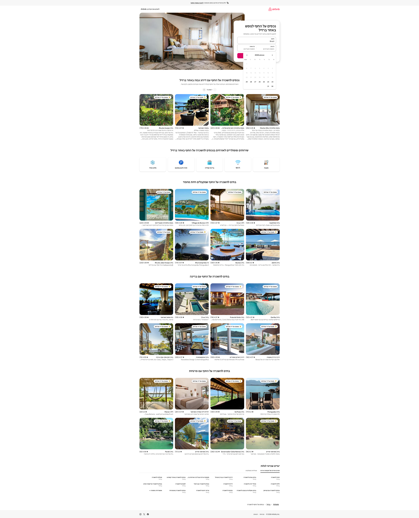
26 (259, 82)
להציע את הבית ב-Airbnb (150, 9)
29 (247, 82)
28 (251, 82)
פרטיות (262, 514)
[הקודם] (215, 89)
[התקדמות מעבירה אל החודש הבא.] (247, 55)
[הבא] (204, 89)
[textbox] (266, 49)
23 (272, 82)
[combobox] (256, 41)
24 (268, 82)
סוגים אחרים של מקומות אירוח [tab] (270, 471)
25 (264, 82)
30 (272, 86)
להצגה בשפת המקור (196, 3)
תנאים (256, 514)
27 (255, 82)
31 (268, 86)
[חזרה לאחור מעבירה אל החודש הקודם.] (272, 55)
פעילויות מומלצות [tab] (251, 471)
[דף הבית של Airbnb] (274, 9)
